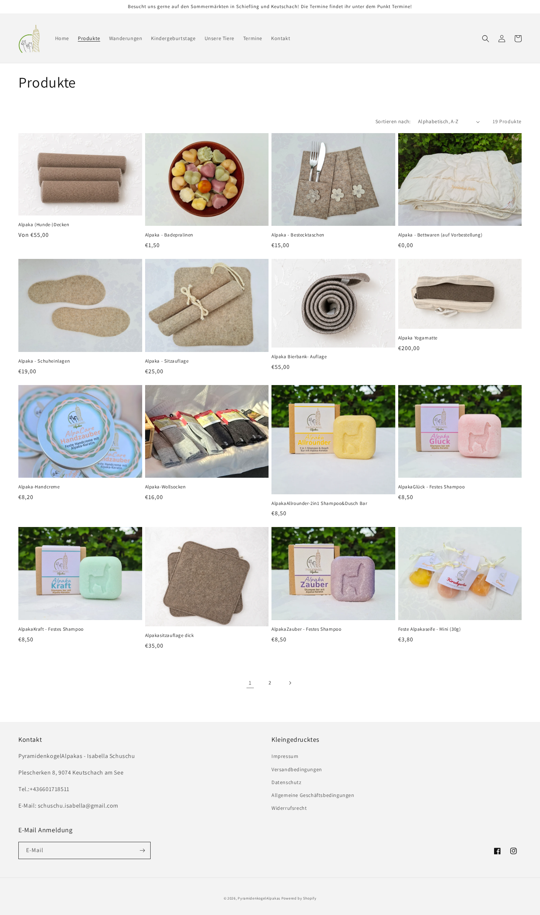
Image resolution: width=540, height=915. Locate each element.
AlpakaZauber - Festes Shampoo (306, 629)
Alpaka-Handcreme (39, 487)
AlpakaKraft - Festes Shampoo (51, 629)
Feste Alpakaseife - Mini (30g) (429, 629)
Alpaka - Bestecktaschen (297, 235)
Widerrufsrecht (289, 808)
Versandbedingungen (296, 769)
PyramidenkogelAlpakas (259, 898)
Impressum (284, 756)
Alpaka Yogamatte (418, 338)
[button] (486, 39)
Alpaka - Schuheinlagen (44, 361)
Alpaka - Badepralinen (169, 235)
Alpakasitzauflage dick (169, 635)
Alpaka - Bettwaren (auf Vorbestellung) (440, 235)
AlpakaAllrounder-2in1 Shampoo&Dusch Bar (319, 503)
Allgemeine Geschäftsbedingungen (312, 795)
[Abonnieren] (142, 850)
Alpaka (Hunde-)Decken (43, 225)
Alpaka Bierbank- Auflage (299, 357)
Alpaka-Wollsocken (165, 487)
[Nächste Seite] (290, 683)
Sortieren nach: (393, 121)
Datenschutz (286, 782)
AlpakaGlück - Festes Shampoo (431, 487)
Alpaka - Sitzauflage (167, 361)
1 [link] (250, 683)
